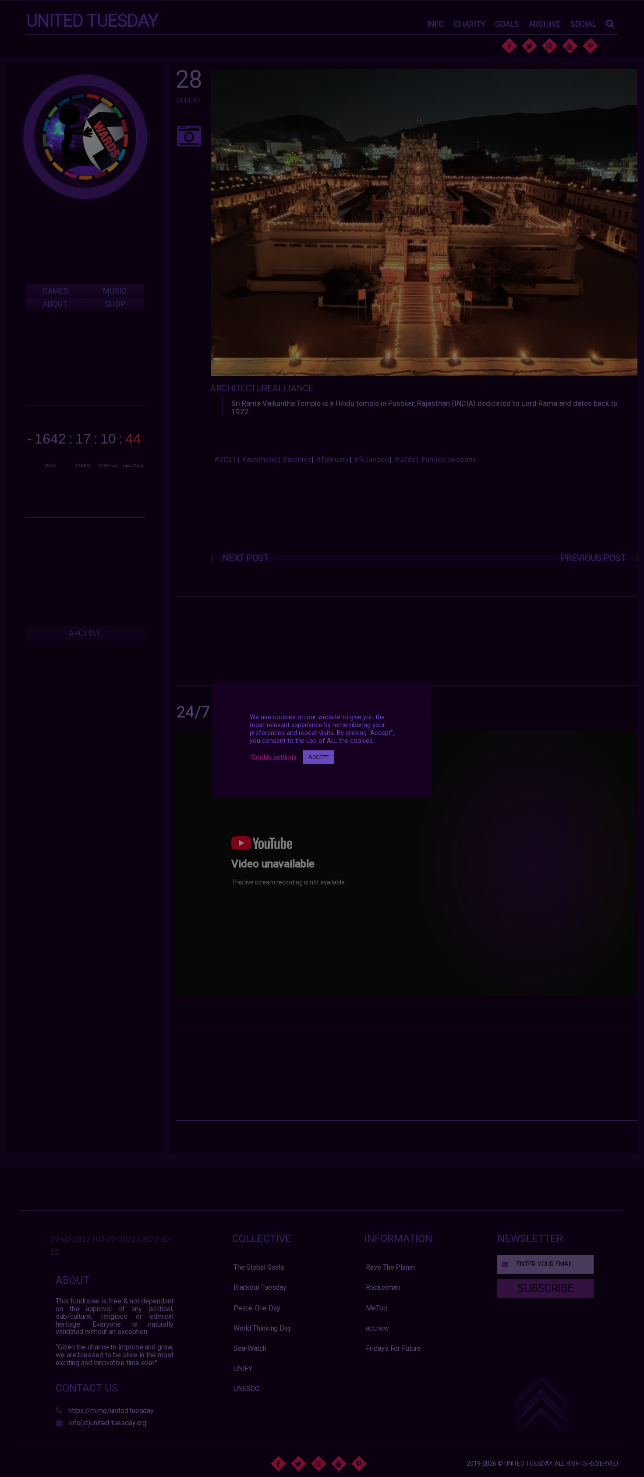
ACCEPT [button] (318, 757)
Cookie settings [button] (274, 757)
